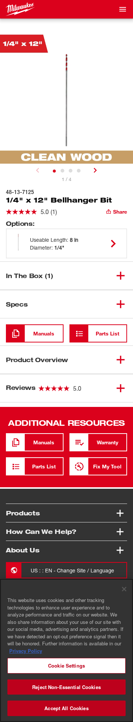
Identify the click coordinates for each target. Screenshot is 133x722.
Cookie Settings (66, 665)
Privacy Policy (25, 650)
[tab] (54, 171)
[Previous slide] (37, 170)
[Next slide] (95, 170)
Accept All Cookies (66, 708)
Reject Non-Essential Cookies (66, 687)
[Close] (124, 589)
